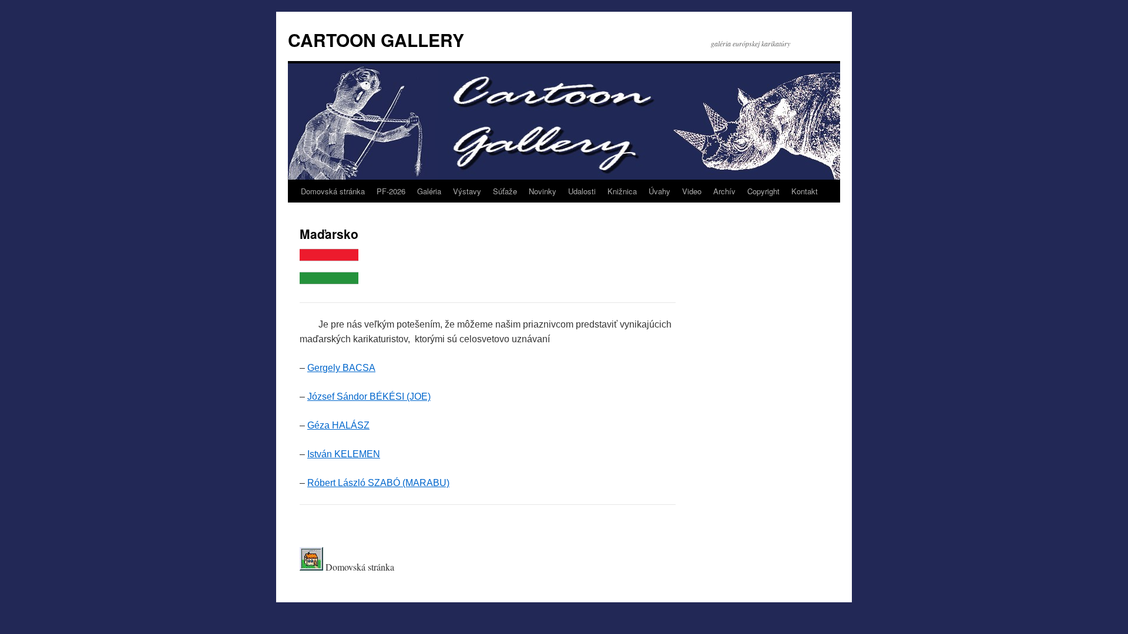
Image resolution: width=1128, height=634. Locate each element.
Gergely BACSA (341, 368)
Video (691, 191)
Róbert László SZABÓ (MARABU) (378, 483)
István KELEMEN (343, 454)
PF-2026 (391, 191)
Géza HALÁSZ (338, 425)
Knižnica (622, 191)
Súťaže (505, 191)
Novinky (542, 191)
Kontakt (804, 191)
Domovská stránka (333, 191)
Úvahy (659, 191)
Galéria (429, 191)
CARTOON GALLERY (376, 39)
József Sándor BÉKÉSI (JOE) (369, 397)
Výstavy (467, 191)
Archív (724, 191)
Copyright (763, 191)
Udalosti (582, 191)
